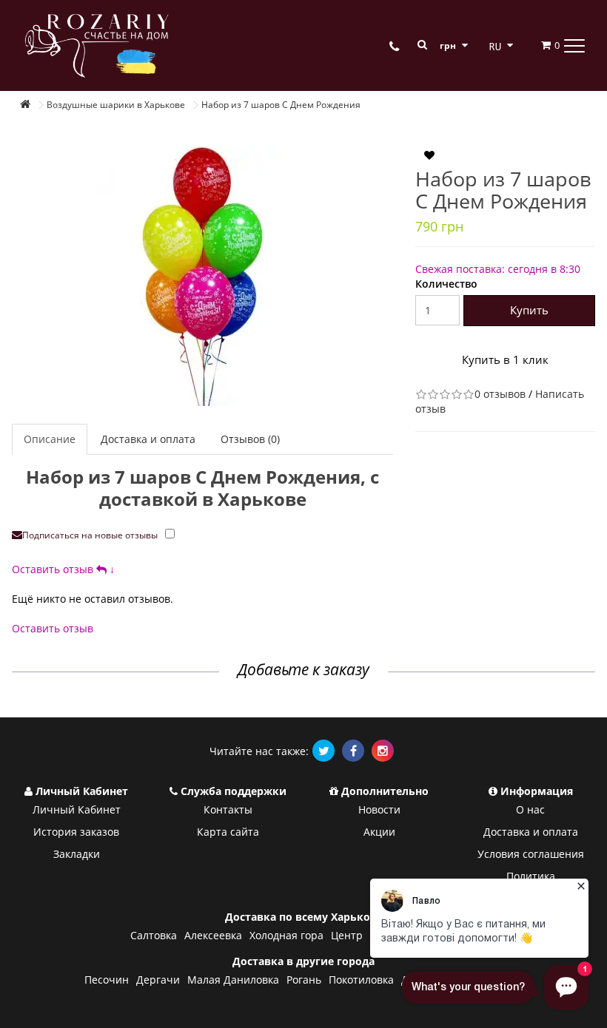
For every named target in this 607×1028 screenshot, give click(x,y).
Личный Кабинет (77, 809)
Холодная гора (286, 935)
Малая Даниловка (233, 980)
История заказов (76, 832)
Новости (379, 809)
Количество (446, 284)
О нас (530, 809)
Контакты (228, 809)
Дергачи (158, 980)
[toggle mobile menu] (574, 45)
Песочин (106, 980)
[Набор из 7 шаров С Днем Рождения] (202, 276)
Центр (347, 935)
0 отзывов (500, 394)
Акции (379, 832)
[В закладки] (429, 156)
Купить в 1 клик (505, 359)
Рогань (303, 980)
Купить (529, 309)
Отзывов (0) (250, 439)
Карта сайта (228, 832)
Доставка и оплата (148, 439)
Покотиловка (361, 980)
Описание (50, 439)
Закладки (76, 854)
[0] (537, 45)
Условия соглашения (530, 854)
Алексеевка (213, 935)
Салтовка (153, 935)
